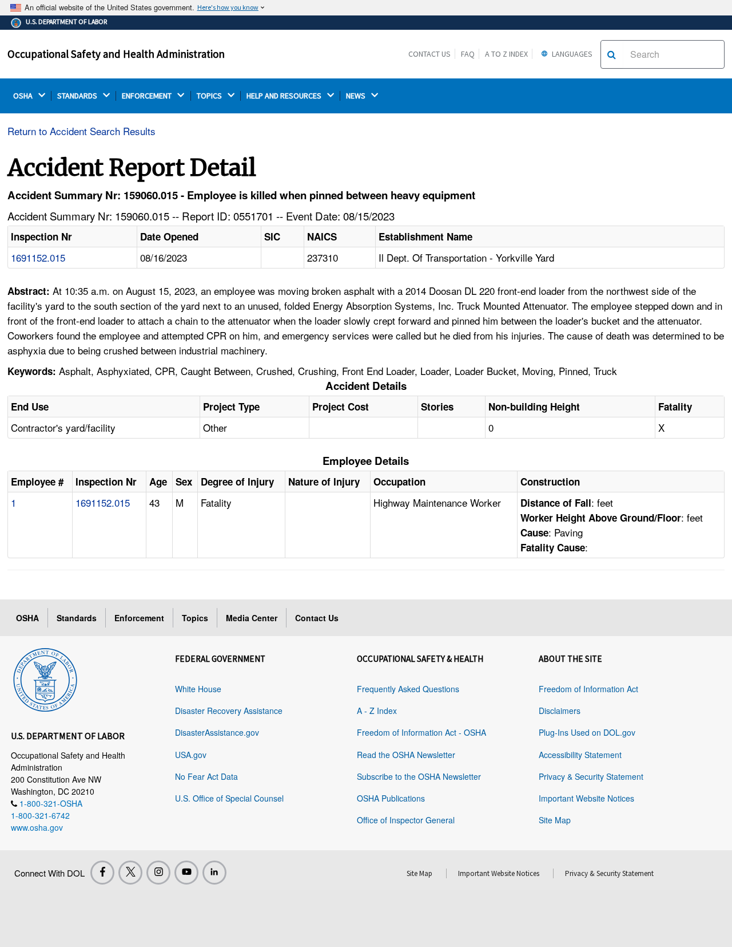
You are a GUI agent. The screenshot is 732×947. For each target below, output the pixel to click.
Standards (77, 618)
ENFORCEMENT (147, 96)
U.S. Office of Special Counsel (229, 798)
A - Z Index (377, 710)
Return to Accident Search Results (81, 131)
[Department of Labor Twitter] (130, 873)
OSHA (23, 96)
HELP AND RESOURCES (284, 96)
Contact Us (429, 54)
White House (198, 689)
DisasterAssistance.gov (217, 732)
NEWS (356, 96)
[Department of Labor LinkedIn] (214, 873)
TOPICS (210, 96)
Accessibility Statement (580, 754)
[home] (45, 678)
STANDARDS (78, 96)
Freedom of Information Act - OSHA (421, 732)
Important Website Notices (586, 798)
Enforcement (139, 618)
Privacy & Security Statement (591, 776)
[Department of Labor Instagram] (158, 873)
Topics (195, 618)
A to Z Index (506, 54)
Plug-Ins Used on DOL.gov (587, 732)
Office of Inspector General (406, 820)
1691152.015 (38, 257)
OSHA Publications (391, 798)
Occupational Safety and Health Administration (116, 54)
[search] (611, 54)
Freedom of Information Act (588, 689)
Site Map (555, 820)
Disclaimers (559, 710)
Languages (571, 54)
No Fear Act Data (206, 776)
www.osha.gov (37, 827)
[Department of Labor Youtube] (186, 873)
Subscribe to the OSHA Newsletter (419, 776)
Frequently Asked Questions (408, 689)
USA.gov (190, 754)
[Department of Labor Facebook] (102, 873)
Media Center (251, 618)
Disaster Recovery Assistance (229, 710)
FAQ (468, 54)
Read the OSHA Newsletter (406, 754)
